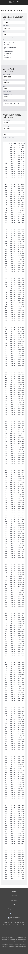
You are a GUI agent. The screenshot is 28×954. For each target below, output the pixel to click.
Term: (4, 31)
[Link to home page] (14, 2)
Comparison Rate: (8, 94)
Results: (5, 39)
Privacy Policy (19, 922)
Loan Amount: (6, 19)
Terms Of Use (7, 922)
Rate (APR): (6, 25)
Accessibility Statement (11, 924)
